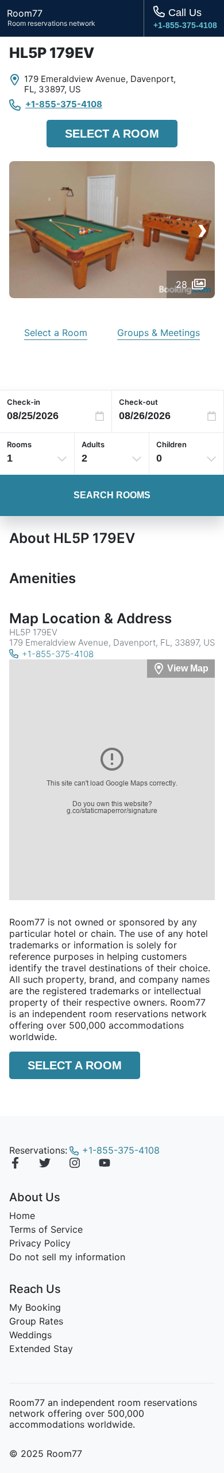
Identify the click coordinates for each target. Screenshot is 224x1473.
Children (171, 444)
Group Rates (36, 1321)
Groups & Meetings (158, 332)
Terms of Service (46, 1229)
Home (22, 1215)
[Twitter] (45, 1164)
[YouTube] (104, 1164)
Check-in (23, 402)
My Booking (35, 1307)
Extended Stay (41, 1348)
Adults (93, 444)
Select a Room (112, 133)
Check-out (138, 402)
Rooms (19, 444)
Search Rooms (112, 495)
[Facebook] (15, 1164)
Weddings (30, 1335)
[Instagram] (74, 1164)
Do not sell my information (67, 1257)
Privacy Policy (40, 1243)
